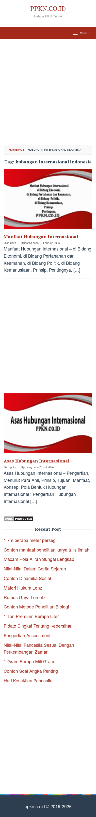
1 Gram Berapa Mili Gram (29, 661)
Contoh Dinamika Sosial (27, 578)
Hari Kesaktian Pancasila (28, 680)
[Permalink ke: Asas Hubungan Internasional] (48, 425)
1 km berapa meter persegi (30, 540)
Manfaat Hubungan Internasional (41, 236)
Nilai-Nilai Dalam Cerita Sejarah (35, 568)
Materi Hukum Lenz (23, 587)
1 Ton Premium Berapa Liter (31, 616)
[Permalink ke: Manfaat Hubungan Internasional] (48, 201)
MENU (84, 33)
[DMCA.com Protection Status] (18, 518)
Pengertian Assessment (27, 635)
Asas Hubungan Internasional (36, 461)
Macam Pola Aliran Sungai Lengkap (39, 559)
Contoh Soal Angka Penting (31, 671)
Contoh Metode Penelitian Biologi (36, 606)
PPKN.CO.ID (48, 8)
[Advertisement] (48, 92)
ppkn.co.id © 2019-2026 (48, 806)
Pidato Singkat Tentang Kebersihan (38, 625)
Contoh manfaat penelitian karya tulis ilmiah (46, 549)
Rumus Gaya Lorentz (25, 597)
